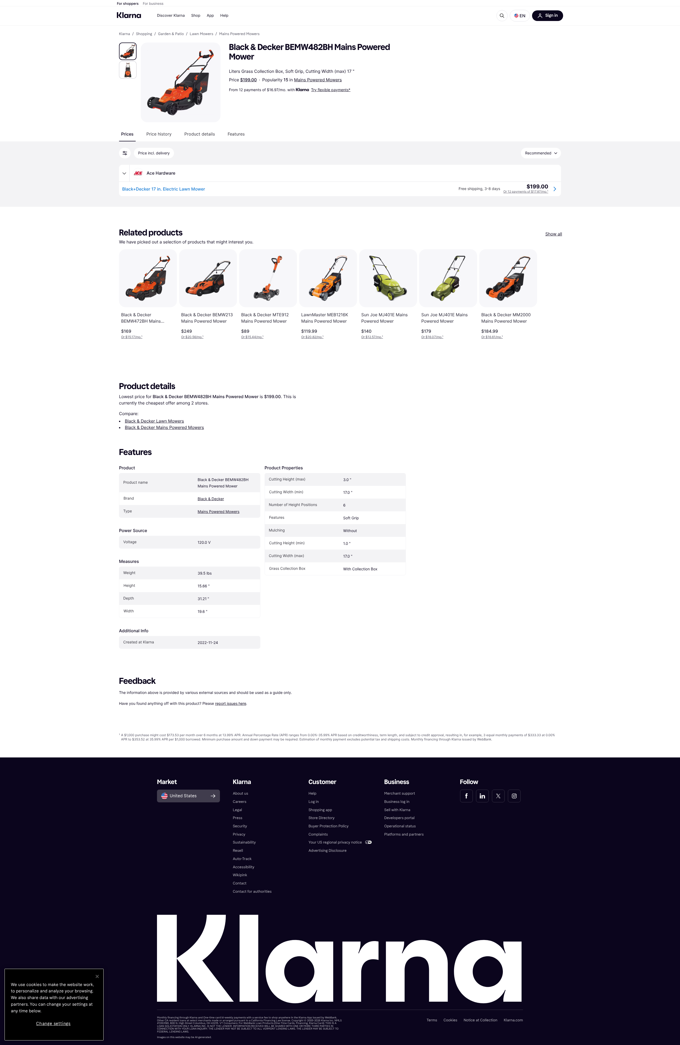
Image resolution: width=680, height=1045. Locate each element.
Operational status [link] (400, 826)
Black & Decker (211, 499)
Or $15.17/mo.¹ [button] (131, 337)
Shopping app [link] (320, 810)
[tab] (127, 134)
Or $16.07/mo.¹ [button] (432, 337)
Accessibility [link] (243, 867)
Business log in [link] (397, 801)
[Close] (97, 976)
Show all (553, 234)
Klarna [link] (124, 34)
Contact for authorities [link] (252, 891)
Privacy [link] (239, 834)
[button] (520, 16)
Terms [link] (432, 1020)
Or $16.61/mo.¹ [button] (492, 337)
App (210, 15)
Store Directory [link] (321, 818)
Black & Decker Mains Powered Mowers (164, 427)
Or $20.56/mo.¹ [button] (192, 337)
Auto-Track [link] (242, 859)
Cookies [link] (450, 1020)
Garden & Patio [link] (171, 34)
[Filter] (125, 153)
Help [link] (312, 793)
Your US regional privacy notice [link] (335, 842)
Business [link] (396, 782)
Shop (196, 15)
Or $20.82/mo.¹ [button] (312, 337)
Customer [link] (322, 782)
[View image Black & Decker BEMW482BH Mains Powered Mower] (128, 51)
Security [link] (240, 826)
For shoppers (128, 4)
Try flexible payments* (330, 89)
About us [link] (240, 793)
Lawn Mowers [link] (201, 34)
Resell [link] (238, 850)
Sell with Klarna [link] (397, 810)
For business (153, 4)
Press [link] (237, 818)
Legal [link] (237, 810)
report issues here (230, 703)
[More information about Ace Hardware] (124, 173)
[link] (466, 796)
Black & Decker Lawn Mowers (154, 421)
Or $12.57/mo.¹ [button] (372, 337)
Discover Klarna (171, 15)
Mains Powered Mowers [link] (239, 34)
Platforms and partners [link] (404, 834)
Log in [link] (313, 801)
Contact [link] (239, 883)
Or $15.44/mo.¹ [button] (252, 337)
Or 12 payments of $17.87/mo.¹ (525, 191)
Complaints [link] (318, 834)
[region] (54, 1004)
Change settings (53, 1023)
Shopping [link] (144, 34)
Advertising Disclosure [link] (327, 850)
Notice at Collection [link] (480, 1020)
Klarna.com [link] (513, 1020)
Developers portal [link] (399, 818)
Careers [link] (239, 801)
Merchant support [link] (399, 793)
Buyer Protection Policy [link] (328, 826)
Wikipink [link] (240, 875)
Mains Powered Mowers (318, 79)
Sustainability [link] (244, 842)
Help (224, 15)
